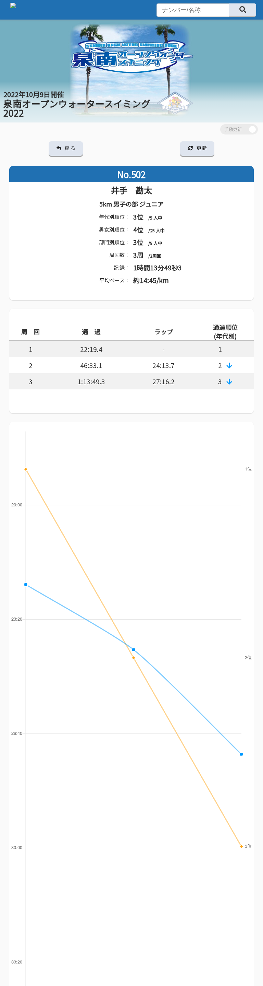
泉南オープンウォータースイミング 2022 (76, 104)
